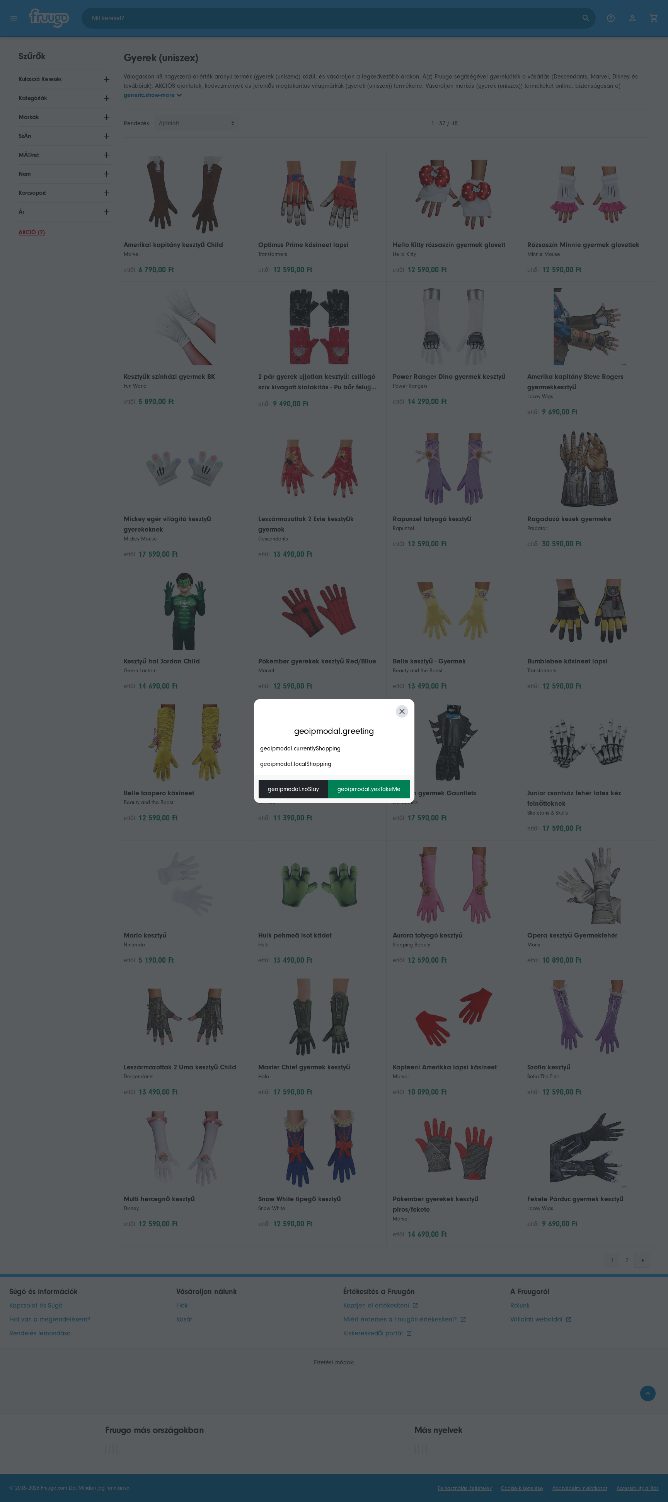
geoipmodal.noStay (293, 789)
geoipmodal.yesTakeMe (368, 789)
